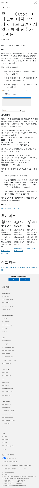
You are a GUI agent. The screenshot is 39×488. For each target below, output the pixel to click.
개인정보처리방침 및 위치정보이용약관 (21, 465)
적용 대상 (6, 39)
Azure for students (6, 363)
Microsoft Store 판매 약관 (19, 485)
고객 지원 (5, 7)
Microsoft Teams (6, 395)
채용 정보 (4, 436)
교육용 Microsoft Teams (8, 347)
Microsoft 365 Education (8, 350)
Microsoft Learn (6, 407)
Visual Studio (5, 427)
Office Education (6, 353)
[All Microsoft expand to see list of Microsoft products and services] (2, 2)
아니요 (24, 279)
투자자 (4, 449)
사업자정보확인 (21, 480)
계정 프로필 (5, 318)
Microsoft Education (7, 340)
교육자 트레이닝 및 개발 (8, 357)
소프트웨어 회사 (6, 423)
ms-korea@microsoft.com (23, 478)
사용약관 (4, 469)
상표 (9, 469)
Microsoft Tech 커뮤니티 (8, 414)
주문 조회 (4, 331)
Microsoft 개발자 (6, 404)
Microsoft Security (6, 375)
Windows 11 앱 (6, 309)
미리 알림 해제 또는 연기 (10, 208)
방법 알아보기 (32, 248)
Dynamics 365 (5, 382)
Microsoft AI (5, 372)
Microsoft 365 (5, 303)
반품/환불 (4, 328)
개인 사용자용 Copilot (7, 299)
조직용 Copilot (6, 296)
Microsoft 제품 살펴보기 (8, 306)
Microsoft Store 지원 (7, 325)
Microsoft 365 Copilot (7, 392)
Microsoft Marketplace (7, 417)
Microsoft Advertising (7, 388)
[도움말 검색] (7, 2)
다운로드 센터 (5, 321)
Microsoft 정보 (6, 439)
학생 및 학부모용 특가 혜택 (9, 360)
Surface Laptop (6, 293)
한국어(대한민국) (9, 455)
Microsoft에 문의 (6, 465)
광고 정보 (14, 469)
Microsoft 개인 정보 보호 (8, 446)
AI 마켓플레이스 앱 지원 (8, 411)
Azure (3, 379)
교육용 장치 (5, 344)
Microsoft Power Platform (8, 420)
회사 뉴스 (4, 442)
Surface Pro (5, 290)
